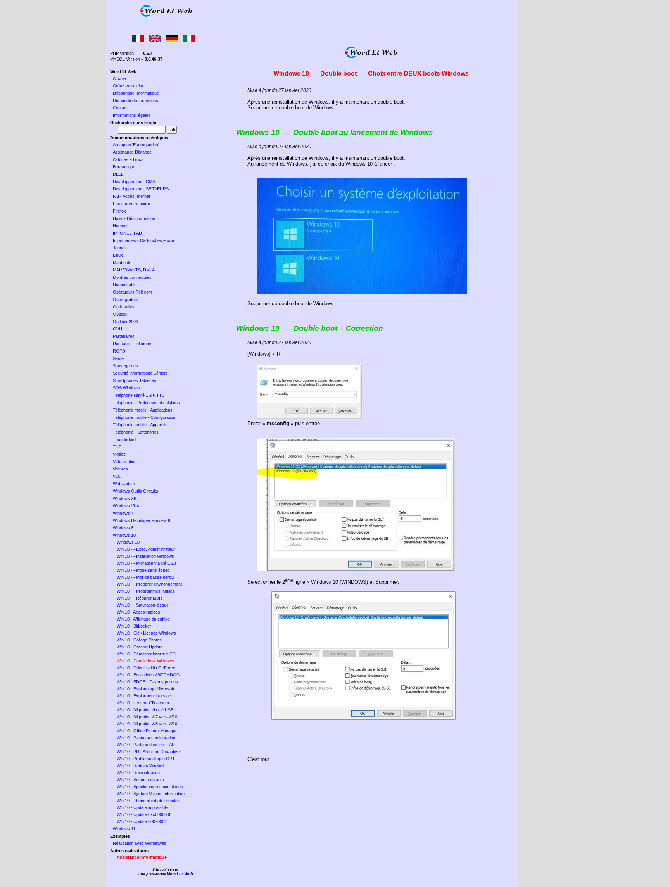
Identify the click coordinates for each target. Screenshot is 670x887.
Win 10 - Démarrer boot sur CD (146, 654)
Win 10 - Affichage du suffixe (143, 619)
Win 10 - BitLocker (134, 626)
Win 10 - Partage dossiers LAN (146, 744)
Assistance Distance (132, 152)
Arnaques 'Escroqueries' (136, 144)
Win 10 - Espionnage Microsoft (145, 688)
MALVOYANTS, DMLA (134, 270)
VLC (117, 476)
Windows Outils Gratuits (135, 491)
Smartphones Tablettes (134, 380)
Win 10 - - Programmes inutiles (145, 591)
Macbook (121, 262)
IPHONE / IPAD (127, 233)
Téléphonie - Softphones (136, 432)
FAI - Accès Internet (131, 196)
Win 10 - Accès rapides (138, 612)
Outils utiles (124, 306)
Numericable (124, 284)
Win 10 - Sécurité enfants (140, 779)
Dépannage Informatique (136, 93)
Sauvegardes (125, 365)
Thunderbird (124, 439)
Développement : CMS (134, 181)
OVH (117, 329)
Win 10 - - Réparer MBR (139, 598)
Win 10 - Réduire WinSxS (140, 765)
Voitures (120, 469)
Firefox (119, 211)
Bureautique (124, 166)
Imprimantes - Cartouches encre (143, 240)
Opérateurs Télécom (132, 292)
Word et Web (180, 873)
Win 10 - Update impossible (142, 807)
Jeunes (120, 248)
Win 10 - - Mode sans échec (143, 570)
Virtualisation (124, 461)
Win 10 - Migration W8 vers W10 (147, 723)
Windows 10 (124, 535)
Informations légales (131, 115)
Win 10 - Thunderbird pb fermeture (149, 800)
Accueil (119, 78)
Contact (120, 107)
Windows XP (124, 498)
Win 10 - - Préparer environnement (149, 584)
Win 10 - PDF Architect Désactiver (149, 751)
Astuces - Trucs (128, 159)
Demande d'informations (135, 100)
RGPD (119, 351)
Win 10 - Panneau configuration (146, 737)
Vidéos (119, 454)
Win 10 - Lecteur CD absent (143, 702)
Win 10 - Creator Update (139, 647)
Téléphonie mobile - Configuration (144, 417)
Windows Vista (126, 505)
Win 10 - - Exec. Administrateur (146, 549)
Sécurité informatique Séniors (140, 373)
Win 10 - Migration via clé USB (145, 709)
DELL (118, 174)
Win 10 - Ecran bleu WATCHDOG (148, 675)
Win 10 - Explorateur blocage (144, 695)
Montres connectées (132, 277)
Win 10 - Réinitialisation (138, 772)
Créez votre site (128, 85)
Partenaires (124, 336)
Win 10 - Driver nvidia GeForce (146, 668)
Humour (120, 225)
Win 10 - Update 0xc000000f (143, 814)
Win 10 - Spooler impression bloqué (150, 786)
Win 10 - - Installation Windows (145, 556)
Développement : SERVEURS (141, 189)
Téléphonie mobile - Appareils (140, 424)
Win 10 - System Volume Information (151, 793)
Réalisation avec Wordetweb (139, 843)
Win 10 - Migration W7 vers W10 (147, 716)
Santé (118, 358)
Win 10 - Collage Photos (139, 640)
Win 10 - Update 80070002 (142, 821)
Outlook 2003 (125, 321)
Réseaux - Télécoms (132, 343)
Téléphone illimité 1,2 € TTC (139, 395)
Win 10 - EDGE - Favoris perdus (147, 682)
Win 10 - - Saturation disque (143, 605)
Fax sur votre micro (131, 203)
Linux (118, 255)
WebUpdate (124, 483)
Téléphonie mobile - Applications (143, 410)
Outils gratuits (126, 299)
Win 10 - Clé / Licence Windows (146, 633)
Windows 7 (123, 513)
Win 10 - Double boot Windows (145, 661)
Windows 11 (124, 828)
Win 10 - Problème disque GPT (146, 758)
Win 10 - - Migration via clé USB (146, 563)
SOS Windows (126, 388)
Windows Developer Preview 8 (141, 520)
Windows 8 (123, 528)
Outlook (120, 314)
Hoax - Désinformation (134, 218)
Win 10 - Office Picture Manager (147, 730)
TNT (117, 446)
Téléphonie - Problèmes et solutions (146, 402)
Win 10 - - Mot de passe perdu (145, 577)
